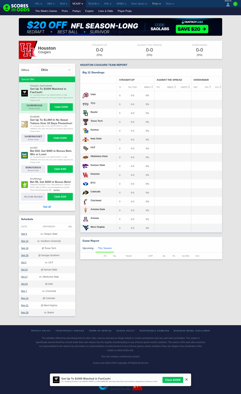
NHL (106, 3)
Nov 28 (24, 312)
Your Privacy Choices (70, 331)
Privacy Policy (41, 331)
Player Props (125, 11)
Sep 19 (24, 248)
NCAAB (92, 3)
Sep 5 (24, 234)
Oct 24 (24, 284)
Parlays (76, 11)
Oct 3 (23, 262)
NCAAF (76, 3)
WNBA (120, 3)
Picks (65, 11)
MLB (62, 3)
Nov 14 (24, 298)
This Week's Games (46, 11)
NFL (37, 3)
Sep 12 (24, 241)
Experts (89, 11)
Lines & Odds (105, 11)
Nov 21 (24, 305)
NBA (49, 3)
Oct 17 (24, 277)
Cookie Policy (125, 331)
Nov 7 (24, 291)
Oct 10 (24, 269)
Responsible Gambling (154, 331)
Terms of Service (100, 331)
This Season (105, 248)
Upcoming (87, 248)
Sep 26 (24, 255)
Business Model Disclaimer (192, 331)
